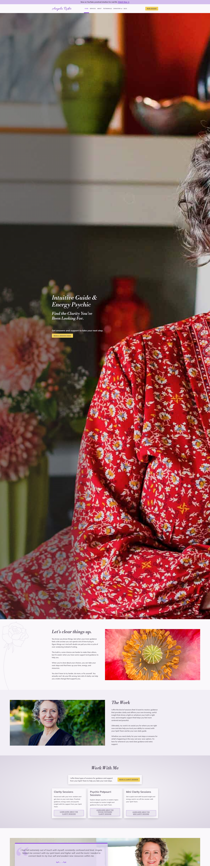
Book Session (152, 8)
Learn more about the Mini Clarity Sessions (141, 813)
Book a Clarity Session (128, 779)
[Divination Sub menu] (121, 8)
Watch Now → (123, 2)
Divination (117, 8)
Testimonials (107, 8)
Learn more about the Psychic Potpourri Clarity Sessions (104, 812)
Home (86, 8)
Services (93, 8)
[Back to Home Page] (62, 8)
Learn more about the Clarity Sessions (69, 813)
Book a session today (62, 335)
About (99, 8)
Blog (125, 8)
